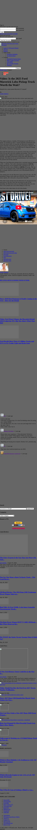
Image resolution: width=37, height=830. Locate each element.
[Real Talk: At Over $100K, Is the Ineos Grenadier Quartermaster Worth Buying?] (4, 604)
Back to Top (6, 824)
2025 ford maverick (8, 251)
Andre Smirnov (4, 93)
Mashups (9, 65)
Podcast (5, 51)
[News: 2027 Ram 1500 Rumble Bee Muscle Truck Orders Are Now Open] (11, 694)
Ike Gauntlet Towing (12, 63)
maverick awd (7, 259)
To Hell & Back (11, 56)
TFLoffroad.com (8, 823)
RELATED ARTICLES (7, 280)
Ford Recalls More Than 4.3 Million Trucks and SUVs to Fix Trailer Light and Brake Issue (17, 342)
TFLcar (5, 49)
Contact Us (6, 820)
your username (20, 28)
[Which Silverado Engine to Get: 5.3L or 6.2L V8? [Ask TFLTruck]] (4, 771)
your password (20, 30)
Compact (5, 73)
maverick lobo (7, 260)
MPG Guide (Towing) (13, 60)
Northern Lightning (12, 54)
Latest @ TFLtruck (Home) (10, 48)
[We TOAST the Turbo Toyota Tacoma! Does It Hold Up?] (4, 634)
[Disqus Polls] (18, 389)
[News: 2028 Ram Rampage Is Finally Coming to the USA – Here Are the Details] (9, 295)
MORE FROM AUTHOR (21, 280)
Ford (4, 74)
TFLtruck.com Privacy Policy (11, 817)
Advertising (6, 815)
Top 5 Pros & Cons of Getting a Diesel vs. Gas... (17, 790)
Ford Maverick (7, 256)
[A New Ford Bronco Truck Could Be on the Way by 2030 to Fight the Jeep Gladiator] (14, 668)
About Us (6, 818)
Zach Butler (3, 563)
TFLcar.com (6, 821)
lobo (4, 257)
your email (19, 38)
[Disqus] (18, 434)
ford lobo (5, 254)
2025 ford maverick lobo (10, 253)
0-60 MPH (10, 62)
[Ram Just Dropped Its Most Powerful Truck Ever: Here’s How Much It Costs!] (15, 720)
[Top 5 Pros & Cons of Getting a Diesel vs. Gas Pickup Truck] (4, 786)
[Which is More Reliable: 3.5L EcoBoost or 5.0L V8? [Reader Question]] (4, 756)
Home (1, 70)
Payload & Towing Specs (14, 59)
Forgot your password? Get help (9, 33)
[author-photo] (4, 270)
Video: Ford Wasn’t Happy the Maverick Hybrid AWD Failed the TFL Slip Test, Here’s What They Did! (17, 321)
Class (5, 70)
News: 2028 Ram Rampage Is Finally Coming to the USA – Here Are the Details (18, 300)
